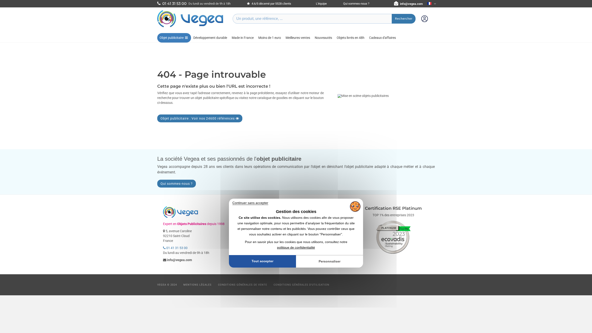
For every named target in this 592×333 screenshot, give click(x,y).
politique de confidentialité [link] (296, 247)
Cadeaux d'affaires (382, 38)
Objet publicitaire (172, 38)
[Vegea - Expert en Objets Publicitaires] (190, 27)
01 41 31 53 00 (177, 248)
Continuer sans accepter (250, 203)
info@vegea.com (411, 4)
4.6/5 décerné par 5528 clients (271, 3)
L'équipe (321, 3)
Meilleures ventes (298, 38)
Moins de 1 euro (269, 38)
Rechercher (403, 18)
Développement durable (210, 38)
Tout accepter (262, 261)
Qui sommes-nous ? (356, 3)
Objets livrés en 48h (350, 38)
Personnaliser (329, 261)
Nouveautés (323, 38)
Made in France (243, 38)
